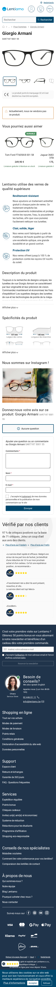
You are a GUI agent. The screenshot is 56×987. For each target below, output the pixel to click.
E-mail (9, 484)
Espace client (9, 766)
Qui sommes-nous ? (12, 881)
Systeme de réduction (13, 820)
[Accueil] (3, 27)
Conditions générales (13, 739)
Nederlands (49, 2)
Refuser (46, 983)
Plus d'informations (14, 982)
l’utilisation (20, 654)
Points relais (8, 733)
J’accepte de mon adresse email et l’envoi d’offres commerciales (29, 656)
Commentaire (13, 451)
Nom (8, 473)
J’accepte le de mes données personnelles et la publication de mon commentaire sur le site (26, 499)
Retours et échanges (12, 772)
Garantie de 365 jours (13, 777)
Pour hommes (19, 26)
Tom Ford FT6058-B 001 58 (19, 155)
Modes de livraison (12, 728)
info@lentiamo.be (32, 701)
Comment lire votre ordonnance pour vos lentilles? (27, 858)
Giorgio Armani (37, 26)
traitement (26, 496)
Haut (32, 957)
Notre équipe (8, 886)
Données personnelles (13, 749)
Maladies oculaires (12, 853)
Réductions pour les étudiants (17, 825)
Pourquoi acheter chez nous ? (17, 897)
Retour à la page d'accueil (16, 957)
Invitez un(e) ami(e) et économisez (19, 815)
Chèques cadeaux (11, 810)
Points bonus (9, 804)
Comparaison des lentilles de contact (21, 864)
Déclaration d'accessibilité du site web (21, 744)
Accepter (33, 983)
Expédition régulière (12, 799)
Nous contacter (10, 902)
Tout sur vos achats (12, 718)
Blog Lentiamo (9, 891)
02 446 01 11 (29, 697)
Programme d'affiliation (14, 831)
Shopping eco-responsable (15, 836)
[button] (9, 81)
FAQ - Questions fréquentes (16, 782)
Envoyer (28, 508)
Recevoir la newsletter (28, 663)
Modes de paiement (12, 723)
